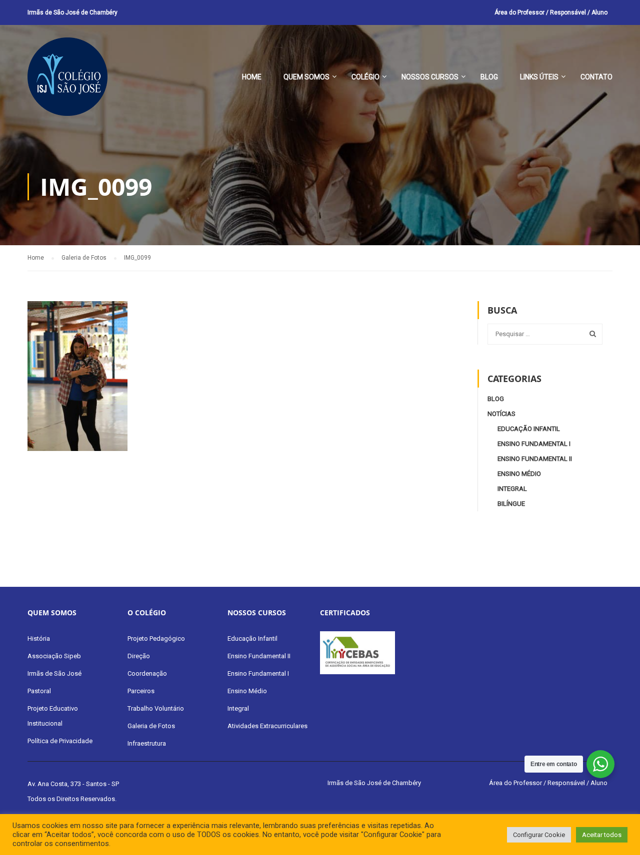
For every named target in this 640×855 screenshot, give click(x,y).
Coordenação (147, 673)
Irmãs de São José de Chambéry (73, 12)
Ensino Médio (519, 473)
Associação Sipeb (54, 656)
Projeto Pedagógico (156, 638)
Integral (512, 488)
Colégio (366, 77)
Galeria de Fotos (151, 726)
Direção (139, 656)
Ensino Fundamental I (534, 443)
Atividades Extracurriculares (268, 726)
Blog (489, 77)
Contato (596, 77)
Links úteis (539, 77)
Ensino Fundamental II (535, 458)
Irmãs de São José (55, 673)
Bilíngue (511, 503)
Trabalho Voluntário (156, 708)
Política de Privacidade (60, 741)
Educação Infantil (529, 428)
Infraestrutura (147, 743)
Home (252, 77)
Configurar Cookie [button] (539, 835)
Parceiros (141, 691)
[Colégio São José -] (68, 81)
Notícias (502, 414)
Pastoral (39, 691)
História (39, 638)
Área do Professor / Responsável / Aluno (551, 12)
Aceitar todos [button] (602, 835)
